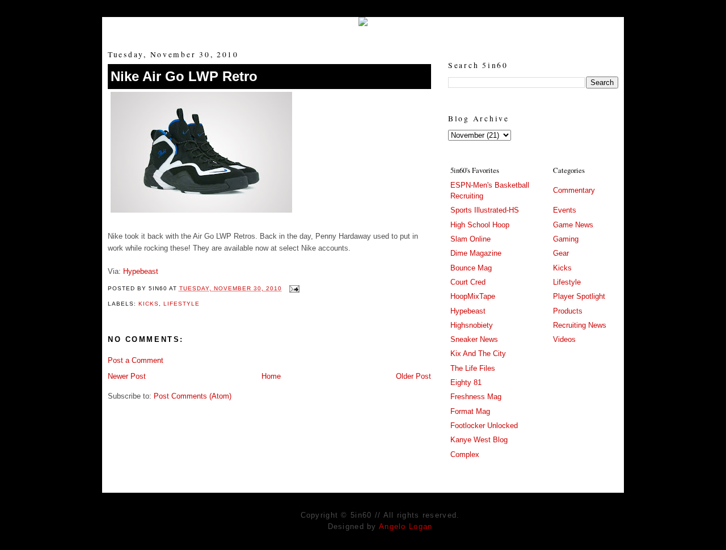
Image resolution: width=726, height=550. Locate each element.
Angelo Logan (405, 526)
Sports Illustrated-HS (484, 210)
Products (568, 311)
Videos (564, 339)
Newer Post (127, 376)
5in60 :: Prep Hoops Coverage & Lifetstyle (363, 29)
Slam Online (470, 239)
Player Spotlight (579, 296)
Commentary (574, 190)
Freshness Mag (475, 396)
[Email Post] (293, 288)
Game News (573, 225)
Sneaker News (474, 339)
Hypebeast (140, 271)
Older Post (413, 376)
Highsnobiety (471, 325)
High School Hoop (479, 225)
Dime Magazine (475, 253)
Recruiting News (579, 325)
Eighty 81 (466, 382)
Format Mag (470, 411)
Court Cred (468, 282)
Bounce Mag (471, 268)
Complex (464, 454)
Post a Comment (135, 360)
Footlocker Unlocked (484, 425)
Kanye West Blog (479, 439)
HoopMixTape (472, 296)
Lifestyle (181, 304)
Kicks (148, 304)
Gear (561, 253)
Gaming (566, 239)
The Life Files (472, 368)
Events (564, 210)
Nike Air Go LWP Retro (184, 76)
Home (271, 376)
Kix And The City (478, 353)
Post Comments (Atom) (192, 396)
